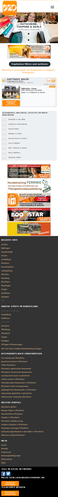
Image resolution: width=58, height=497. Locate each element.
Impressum (6, 452)
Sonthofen (5, 293)
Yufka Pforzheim (8, 365)
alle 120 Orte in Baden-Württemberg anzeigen (21, 349)
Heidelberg (6, 259)
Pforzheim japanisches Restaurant (16, 369)
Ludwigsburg (6, 271)
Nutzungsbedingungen (11, 456)
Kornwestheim (7, 267)
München (5, 274)
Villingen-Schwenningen (11, 344)
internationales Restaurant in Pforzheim (18, 383)
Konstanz (5, 263)
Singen (4, 289)
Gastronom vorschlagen (10, 483)
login (3, 463)
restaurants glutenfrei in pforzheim (16, 393)
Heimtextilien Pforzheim (12, 414)
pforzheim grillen (8, 407)
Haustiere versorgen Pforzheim (14, 428)
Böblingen (5, 248)
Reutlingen (6, 286)
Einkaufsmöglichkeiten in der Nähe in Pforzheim (22, 432)
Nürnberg (5, 278)
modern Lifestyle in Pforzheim (14, 425)
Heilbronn (5, 318)
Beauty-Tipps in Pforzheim (12, 410)
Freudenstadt (7, 252)
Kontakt (4, 449)
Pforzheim (5, 282)
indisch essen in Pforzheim (13, 379)
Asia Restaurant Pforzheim (12, 358)
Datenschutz (6, 459)
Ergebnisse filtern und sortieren (30, 64)
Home (3, 445)
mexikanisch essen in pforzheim (15, 376)
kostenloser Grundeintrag (10, 493)
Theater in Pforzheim (10, 417)
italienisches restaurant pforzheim (16, 397)
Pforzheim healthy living (12, 421)
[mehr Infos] (11, 92)
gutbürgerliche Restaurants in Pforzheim (18, 390)
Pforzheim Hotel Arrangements (14, 386)
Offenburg (5, 329)
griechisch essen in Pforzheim (14, 362)
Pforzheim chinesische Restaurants (16, 372)
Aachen (4, 244)
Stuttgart (5, 297)
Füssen (4, 256)
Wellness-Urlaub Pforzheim (13, 435)
